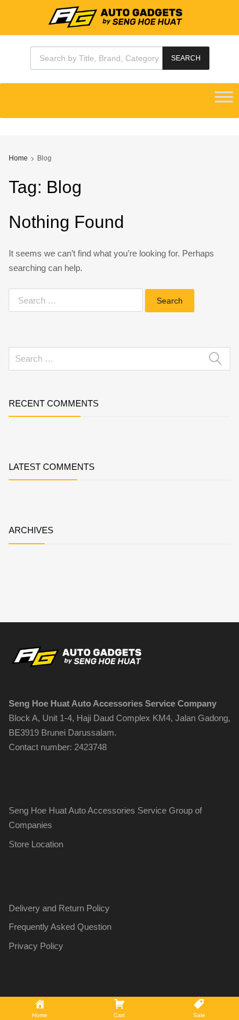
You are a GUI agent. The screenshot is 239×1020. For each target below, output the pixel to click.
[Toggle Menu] (224, 100)
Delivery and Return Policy (59, 908)
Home (18, 158)
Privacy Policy (36, 946)
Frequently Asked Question (60, 927)
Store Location (36, 844)
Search (186, 58)
